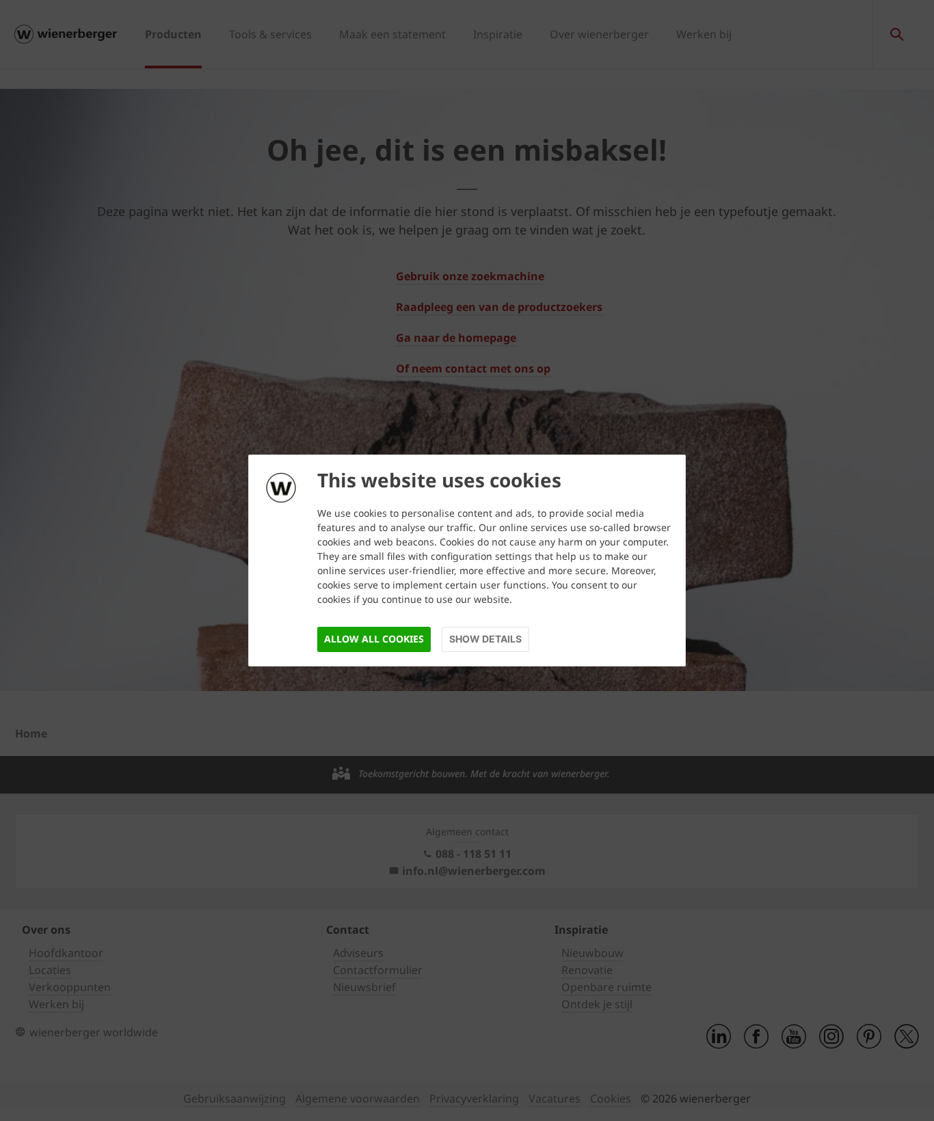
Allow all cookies (374, 638)
